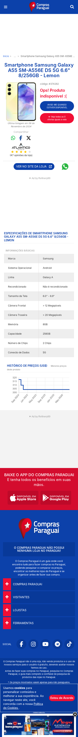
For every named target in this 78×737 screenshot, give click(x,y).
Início (6, 56)
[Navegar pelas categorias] (5, 7)
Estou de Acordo (61, 698)
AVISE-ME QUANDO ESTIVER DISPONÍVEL (57, 106)
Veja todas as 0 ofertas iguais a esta (57, 118)
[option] (21, 101)
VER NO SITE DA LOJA (32, 166)
